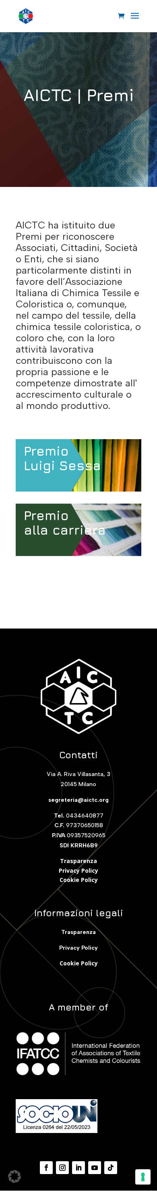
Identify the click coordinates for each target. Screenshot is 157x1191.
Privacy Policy (78, 870)
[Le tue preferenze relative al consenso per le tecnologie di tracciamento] (143, 1177)
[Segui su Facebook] (46, 1167)
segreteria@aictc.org (78, 800)
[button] (14, 1176)
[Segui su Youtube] (94, 1167)
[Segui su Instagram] (62, 1167)
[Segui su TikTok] (110, 1167)
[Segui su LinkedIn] (78, 1167)
